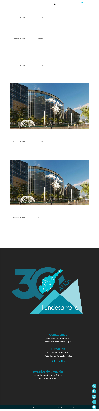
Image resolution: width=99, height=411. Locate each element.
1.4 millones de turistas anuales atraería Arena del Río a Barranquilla (48, 60)
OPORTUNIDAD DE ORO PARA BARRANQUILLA (45, 35)
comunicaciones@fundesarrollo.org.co (58, 338)
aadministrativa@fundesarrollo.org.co (58, 342)
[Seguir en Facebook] (94, 402)
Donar (82, 2)
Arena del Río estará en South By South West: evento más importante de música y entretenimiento (46, 212)
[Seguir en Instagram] (94, 397)
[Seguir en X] (94, 386)
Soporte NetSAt (19, 17)
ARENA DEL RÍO (22, 13)
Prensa (40, 17)
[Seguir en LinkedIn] (94, 391)
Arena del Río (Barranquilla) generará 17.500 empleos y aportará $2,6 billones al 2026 (48, 136)
